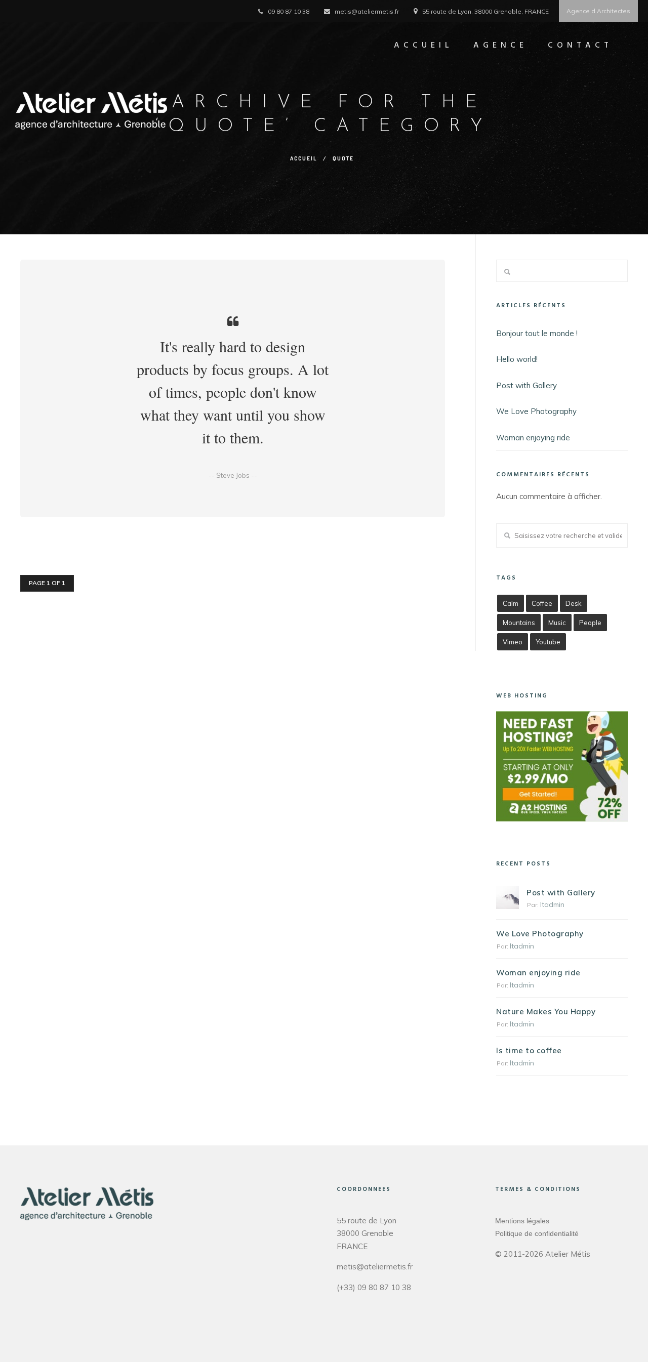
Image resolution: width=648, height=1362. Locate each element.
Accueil (423, 45)
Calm (510, 603)
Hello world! (517, 359)
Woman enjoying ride (533, 437)
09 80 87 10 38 (288, 11)
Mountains (519, 622)
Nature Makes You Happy (545, 1011)
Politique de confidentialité (537, 1233)
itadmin (552, 904)
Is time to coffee (529, 1050)
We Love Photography (536, 411)
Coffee (542, 603)
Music (557, 622)
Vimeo (512, 642)
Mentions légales (522, 1221)
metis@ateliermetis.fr (367, 11)
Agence (500, 45)
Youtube (548, 642)
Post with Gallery (526, 385)
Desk (573, 603)
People (590, 622)
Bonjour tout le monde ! (537, 333)
